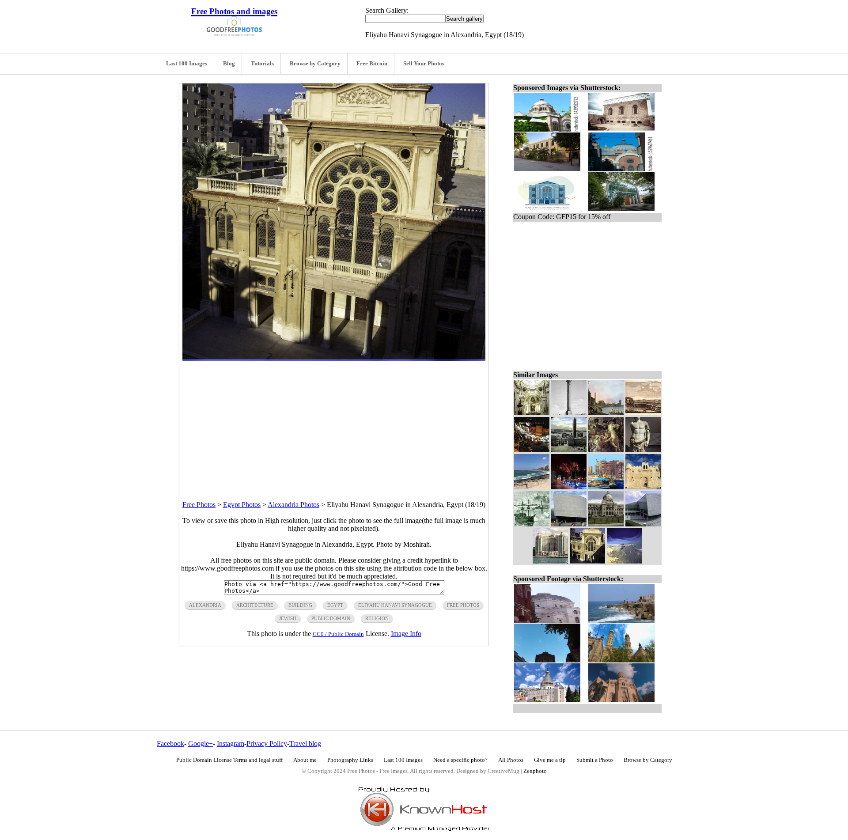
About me (305, 760)
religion (377, 618)
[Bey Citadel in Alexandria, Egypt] (643, 487)
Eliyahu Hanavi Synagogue (395, 605)
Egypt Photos (242, 504)
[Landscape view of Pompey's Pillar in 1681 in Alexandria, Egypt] (643, 412)
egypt (335, 605)
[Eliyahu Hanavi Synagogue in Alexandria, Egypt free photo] (333, 359)
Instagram (230, 743)
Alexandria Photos (293, 504)
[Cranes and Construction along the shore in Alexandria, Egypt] (606, 487)
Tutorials (262, 64)
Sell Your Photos (423, 64)
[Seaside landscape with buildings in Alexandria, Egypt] (531, 487)
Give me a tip (550, 760)
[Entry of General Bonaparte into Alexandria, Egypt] (606, 450)
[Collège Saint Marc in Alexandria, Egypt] (606, 524)
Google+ (200, 743)
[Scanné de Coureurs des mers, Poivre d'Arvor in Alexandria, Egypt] (606, 412)
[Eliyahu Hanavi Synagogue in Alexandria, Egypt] (587, 561)
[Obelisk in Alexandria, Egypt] (569, 450)
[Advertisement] (333, 423)
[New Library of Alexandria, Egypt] (569, 524)
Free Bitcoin (371, 64)
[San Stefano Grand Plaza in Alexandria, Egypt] (550, 561)
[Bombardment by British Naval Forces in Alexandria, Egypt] (531, 524)
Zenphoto (535, 771)
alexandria (205, 605)
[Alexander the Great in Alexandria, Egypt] (643, 450)
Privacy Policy (266, 743)
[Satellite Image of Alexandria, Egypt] (624, 561)
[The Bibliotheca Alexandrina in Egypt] (643, 524)
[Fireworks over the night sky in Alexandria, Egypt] (569, 487)
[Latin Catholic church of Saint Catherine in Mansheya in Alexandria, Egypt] (531, 412)
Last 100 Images (186, 64)
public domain (330, 618)
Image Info (406, 633)
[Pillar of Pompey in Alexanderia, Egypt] (569, 412)
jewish (287, 618)
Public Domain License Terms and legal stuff (229, 760)
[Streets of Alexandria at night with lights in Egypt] (531, 450)
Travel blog (305, 743)
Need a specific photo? (460, 760)
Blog (229, 64)
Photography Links (350, 760)
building (300, 605)
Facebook (170, 743)
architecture (254, 605)
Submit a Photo (594, 760)
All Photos (510, 760)
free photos (463, 605)
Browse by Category (315, 64)
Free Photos (199, 504)
